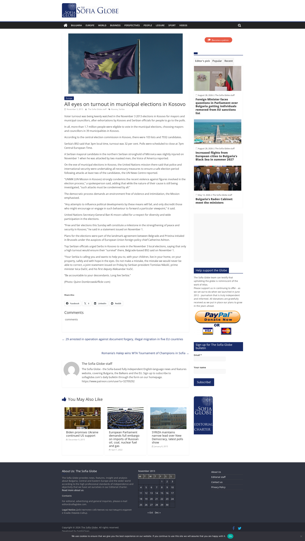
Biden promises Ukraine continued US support (82, 434)
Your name (200, 367)
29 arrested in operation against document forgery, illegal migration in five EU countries (122, 339)
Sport (172, 25)
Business (115, 25)
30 (167, 504)
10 (172, 487)
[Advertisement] (218, 238)
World (102, 25)
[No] (301, 536)
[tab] (202, 62)
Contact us (217, 482)
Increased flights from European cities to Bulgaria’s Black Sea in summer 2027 (216, 156)
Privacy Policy (218, 487)
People (148, 25)
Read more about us (73, 490)
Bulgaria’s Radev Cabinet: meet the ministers (214, 200)
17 (172, 493)
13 (151, 493)
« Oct (150, 512)
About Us (216, 471)
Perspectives (132, 25)
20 (151, 498)
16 (167, 493)
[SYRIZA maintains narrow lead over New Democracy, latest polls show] (168, 409)
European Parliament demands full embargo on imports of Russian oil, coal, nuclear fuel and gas (124, 439)
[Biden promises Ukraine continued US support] (82, 409)
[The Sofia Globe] (65, 25)
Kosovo (114, 109)
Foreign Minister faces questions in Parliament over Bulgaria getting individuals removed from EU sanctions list (217, 106)
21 (156, 498)
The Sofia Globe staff (97, 109)
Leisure (160, 25)
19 (146, 498)
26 (146, 504)
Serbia (122, 109)
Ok (230, 536)
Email (198, 355)
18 (141, 498)
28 (156, 504)
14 (156, 493)
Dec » (158, 512)
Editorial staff (218, 477)
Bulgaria (76, 25)
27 (151, 504)
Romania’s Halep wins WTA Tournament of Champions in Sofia (145, 353)
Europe (90, 25)
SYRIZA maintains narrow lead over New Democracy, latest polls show (167, 437)
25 (141, 504)
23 (167, 498)
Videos (183, 25)
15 (162, 493)
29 (162, 504)
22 (162, 498)
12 (146, 493)
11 (141, 493)
